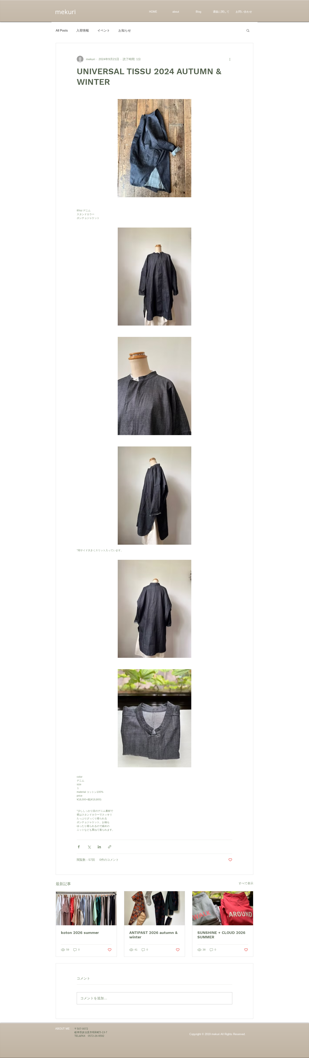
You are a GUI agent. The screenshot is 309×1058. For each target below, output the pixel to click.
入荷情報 (82, 30)
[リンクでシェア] (110, 847)
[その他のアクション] (229, 59)
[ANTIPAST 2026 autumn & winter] (154, 908)
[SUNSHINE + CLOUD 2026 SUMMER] (222, 908)
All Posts (62, 30)
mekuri (65, 12)
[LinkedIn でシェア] (99, 847)
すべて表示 (246, 883)
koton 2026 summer (80, 932)
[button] (248, 30)
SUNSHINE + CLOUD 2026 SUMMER (221, 934)
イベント (103, 30)
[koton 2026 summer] (86, 908)
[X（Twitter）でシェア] (89, 847)
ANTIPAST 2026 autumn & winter (153, 934)
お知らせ (124, 30)
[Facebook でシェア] (79, 847)
